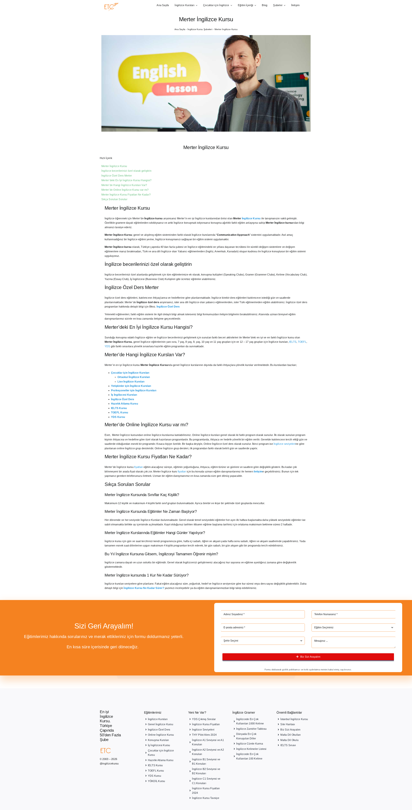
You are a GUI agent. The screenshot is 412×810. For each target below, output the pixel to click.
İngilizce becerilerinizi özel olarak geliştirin (126, 170)
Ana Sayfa (179, 29)
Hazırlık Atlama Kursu (124, 403)
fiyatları (138, 467)
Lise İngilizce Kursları (131, 381)
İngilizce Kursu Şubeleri (199, 29)
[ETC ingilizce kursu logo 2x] (118, 4)
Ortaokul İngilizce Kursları (133, 377)
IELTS (292, 341)
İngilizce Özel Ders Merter (116, 175)
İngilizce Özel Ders (122, 399)
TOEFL (302, 341)
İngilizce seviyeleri (284, 443)
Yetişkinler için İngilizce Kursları (131, 386)
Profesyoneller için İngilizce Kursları (133, 390)
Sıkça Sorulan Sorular (114, 199)
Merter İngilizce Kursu (114, 166)
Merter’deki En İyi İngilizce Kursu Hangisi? (126, 180)
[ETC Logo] (111, 748)
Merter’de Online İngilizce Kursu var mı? (125, 189)
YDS (107, 346)
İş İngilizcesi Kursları (124, 394)
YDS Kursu (118, 417)
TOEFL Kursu (119, 412)
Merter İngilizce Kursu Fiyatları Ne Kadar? (126, 194)
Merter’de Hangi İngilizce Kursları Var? (124, 185)
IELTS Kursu (119, 408)
